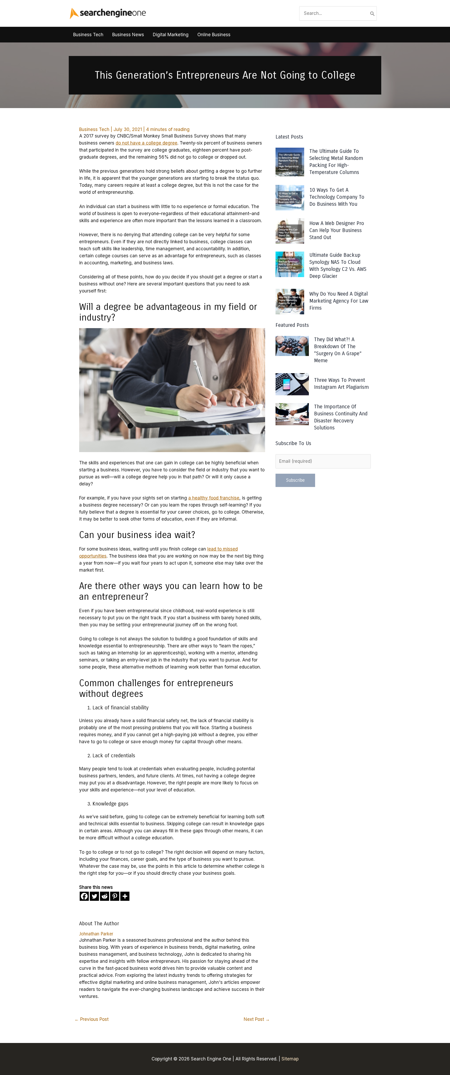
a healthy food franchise (213, 498)
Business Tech (94, 129)
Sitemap (290, 1058)
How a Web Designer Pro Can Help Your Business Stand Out (336, 230)
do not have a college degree (146, 143)
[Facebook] (84, 896)
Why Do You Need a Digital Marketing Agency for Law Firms (338, 301)
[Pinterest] (114, 896)
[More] (124, 896)
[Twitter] (94, 896)
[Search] (372, 13)
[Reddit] (104, 896)
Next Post (257, 1019)
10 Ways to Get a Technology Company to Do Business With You (336, 197)
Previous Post (91, 1019)
